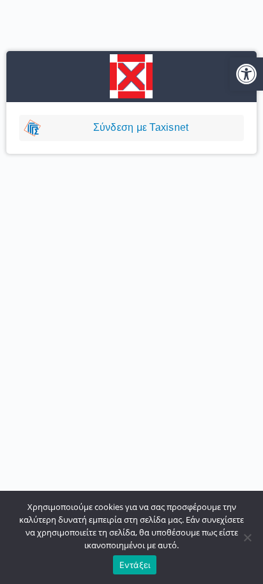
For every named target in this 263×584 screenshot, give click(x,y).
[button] (246, 74)
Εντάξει (135, 565)
